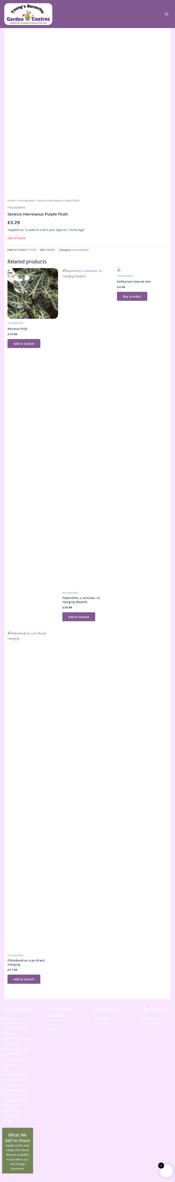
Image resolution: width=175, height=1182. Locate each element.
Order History (151, 1023)
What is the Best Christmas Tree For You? (16, 1064)
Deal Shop (9, 1105)
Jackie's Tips (10, 1111)
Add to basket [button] (23, 343)
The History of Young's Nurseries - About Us (16, 1028)
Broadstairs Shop (14, 1100)
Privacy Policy (11, 1044)
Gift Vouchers (104, 1018)
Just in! (6, 1121)
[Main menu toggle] (166, 14)
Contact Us (57, 1024)
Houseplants (26, 200)
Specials (100, 1023)
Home (11, 200)
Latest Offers (11, 1116)
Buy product (132, 296)
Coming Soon (11, 1085)
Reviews (7, 1018)
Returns (54, 1029)
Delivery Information (16, 1039)
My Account (149, 1018)
